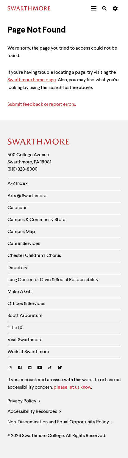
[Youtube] (40, 368)
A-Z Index (17, 183)
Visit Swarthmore (25, 340)
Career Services (23, 243)
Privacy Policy (22, 401)
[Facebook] (19, 368)
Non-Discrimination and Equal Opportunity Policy (58, 422)
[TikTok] (50, 368)
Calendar (16, 208)
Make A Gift (19, 291)
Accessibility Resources (32, 411)
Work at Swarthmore (28, 352)
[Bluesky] (59, 368)
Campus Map (21, 231)
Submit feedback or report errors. (41, 104)
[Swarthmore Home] (38, 142)
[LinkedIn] (29, 368)
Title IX (15, 328)
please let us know (72, 387)
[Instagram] (10, 368)
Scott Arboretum (24, 315)
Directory (17, 268)
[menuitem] (93, 8)
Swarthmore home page (31, 80)
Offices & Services (26, 303)
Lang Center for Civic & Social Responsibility (53, 280)
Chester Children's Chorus (34, 255)
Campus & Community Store (36, 219)
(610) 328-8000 (22, 169)
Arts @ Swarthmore (26, 196)
